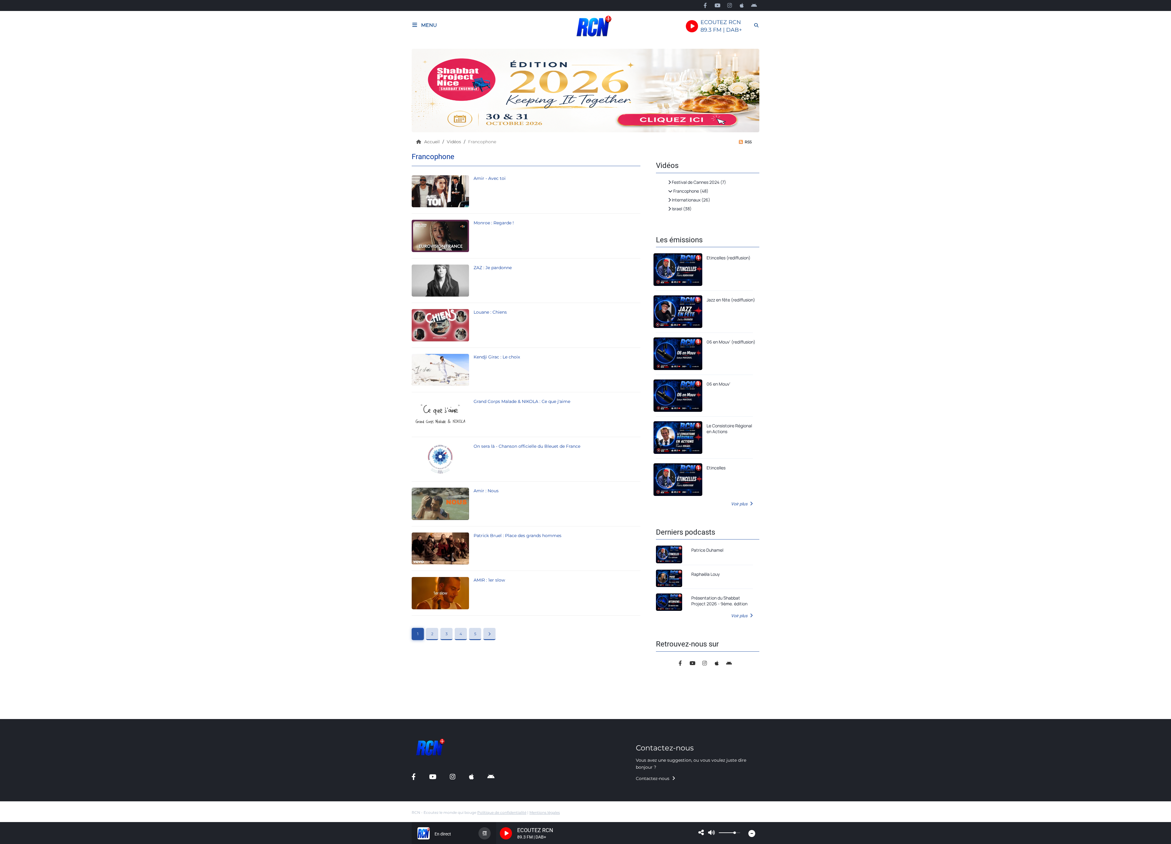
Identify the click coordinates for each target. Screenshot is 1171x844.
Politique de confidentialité (501, 812)
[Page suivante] (489, 634)
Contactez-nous (653, 778)
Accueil (432, 141)
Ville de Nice (21, 309)
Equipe (15, 77)
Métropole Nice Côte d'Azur (36, 295)
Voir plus (739, 503)
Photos (15, 218)
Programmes (21, 63)
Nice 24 (16, 322)
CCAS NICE (19, 334)
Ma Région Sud (24, 361)
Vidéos (454, 141)
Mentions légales (544, 812)
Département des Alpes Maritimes (44, 348)
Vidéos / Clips (23, 231)
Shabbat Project (25, 282)
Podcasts (18, 50)
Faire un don (21, 90)
